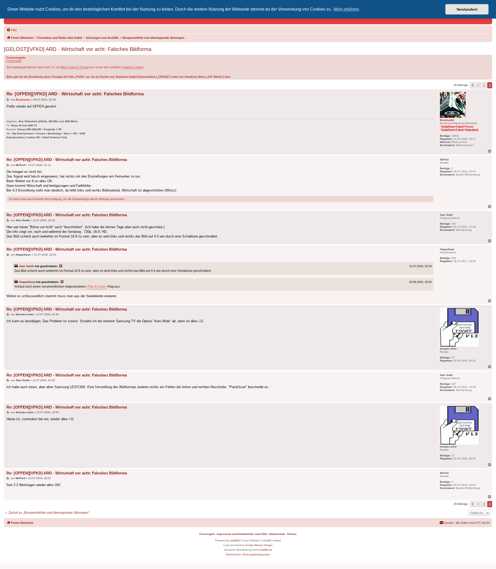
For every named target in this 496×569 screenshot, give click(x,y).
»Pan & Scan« (97, 286)
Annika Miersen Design (259, 545)
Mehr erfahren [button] (346, 9)
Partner (292, 534)
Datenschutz (277, 534)
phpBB (234, 540)
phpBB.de (266, 549)
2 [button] (484, 85)
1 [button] (478, 85)
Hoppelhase (27, 281)
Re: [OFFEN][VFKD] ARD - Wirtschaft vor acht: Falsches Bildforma (75, 93)
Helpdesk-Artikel (132, 67)
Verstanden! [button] (467, 9)
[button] (472, 85)
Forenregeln (14, 60)
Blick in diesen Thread (74, 67)
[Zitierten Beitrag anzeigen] (61, 266)
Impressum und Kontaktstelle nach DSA (242, 534)
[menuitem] (11, 30)
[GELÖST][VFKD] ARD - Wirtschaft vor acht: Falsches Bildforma (77, 49)
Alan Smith (26, 266)
